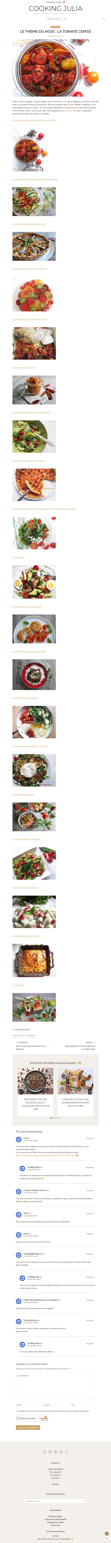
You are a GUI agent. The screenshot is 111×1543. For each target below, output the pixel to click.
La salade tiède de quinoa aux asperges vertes (31, 412)
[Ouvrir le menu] (103, 19)
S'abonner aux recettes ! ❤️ (55, 2)
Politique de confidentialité (55, 1519)
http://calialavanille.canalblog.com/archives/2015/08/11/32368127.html (45, 1155)
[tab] (51, 1117)
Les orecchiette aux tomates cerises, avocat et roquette (35, 179)
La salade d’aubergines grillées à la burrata (29, 746)
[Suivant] (90, 1091)
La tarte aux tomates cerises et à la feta (28, 461)
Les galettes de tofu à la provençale (26, 607)
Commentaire (23, 1375)
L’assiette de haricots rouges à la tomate (28, 651)
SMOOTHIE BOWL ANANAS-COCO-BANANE (31, 1046)
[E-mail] (61, 1452)
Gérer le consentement (55, 1531)
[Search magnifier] (64, 18)
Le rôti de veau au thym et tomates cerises (29, 319)
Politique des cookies (55, 1522)
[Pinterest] (55, 1452)
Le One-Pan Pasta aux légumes (25, 698)
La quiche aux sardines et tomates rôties (28, 224)
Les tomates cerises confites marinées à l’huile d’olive (34, 120)
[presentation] (35, 1081)
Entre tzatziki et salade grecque (25, 888)
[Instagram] (50, 1452)
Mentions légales (55, 1516)
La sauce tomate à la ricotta (23, 368)
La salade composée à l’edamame (26, 839)
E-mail (47, 1405)
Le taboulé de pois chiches (23, 795)
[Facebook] (44, 1452)
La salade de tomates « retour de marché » (29, 269)
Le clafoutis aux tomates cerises (25, 936)
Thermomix (68, 111)
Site (73, 1405)
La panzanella (18, 985)
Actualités (55, 27)
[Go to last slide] (21, 1091)
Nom (19, 1405)
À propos (55, 1484)
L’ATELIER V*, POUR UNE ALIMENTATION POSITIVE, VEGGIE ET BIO (75, 1102)
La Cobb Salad (18, 557)
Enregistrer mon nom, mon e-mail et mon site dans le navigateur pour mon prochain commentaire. (53, 1411)
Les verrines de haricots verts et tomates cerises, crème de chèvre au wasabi (44, 509)
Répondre (90, 1138)
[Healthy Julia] (66, 1452)
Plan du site (55, 1525)
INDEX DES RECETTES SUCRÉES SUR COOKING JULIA (80, 1046)
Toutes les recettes (55, 1469)
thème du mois (18, 1035)
